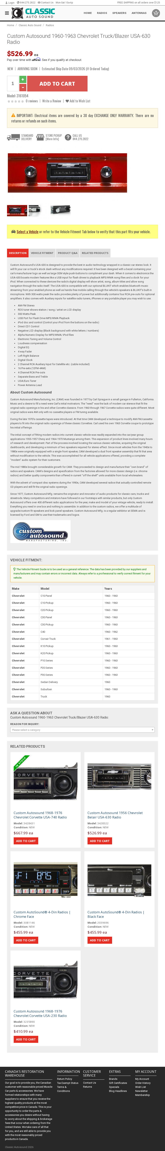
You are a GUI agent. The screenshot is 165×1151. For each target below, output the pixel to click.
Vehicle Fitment (42, 253)
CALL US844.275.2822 (80, 137)
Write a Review (51, 100)
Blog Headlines (118, 1090)
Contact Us (47, 2)
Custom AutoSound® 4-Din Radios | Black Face (116, 914)
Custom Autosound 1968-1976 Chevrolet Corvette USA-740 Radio (40, 814)
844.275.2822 (27, 2)
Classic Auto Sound (30, 25)
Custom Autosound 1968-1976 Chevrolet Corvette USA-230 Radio (40, 1013)
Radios (50, 25)
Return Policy (64, 1078)
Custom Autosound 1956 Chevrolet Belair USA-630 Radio (115, 814)
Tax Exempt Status (67, 1082)
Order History (143, 1082)
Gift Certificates (118, 1082)
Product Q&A (67, 253)
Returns (87, 1086)
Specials (114, 1086)
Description (18, 253)
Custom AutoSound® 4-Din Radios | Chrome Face (42, 914)
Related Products (95, 253)
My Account (142, 1078)
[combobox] (82, 730)
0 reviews (32, 100)
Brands (113, 1078)
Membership (142, 1095)
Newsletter (141, 1090)
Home (88, 12)
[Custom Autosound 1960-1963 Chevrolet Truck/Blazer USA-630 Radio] (75, 172)
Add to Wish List (79, 100)
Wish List (140, 1086)
